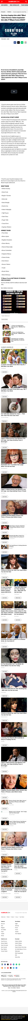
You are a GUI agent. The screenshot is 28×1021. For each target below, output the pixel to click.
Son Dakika (3, 929)
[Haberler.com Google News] (2, 964)
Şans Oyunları (4, 947)
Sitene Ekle (17, 957)
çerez (24, 1015)
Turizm (16, 929)
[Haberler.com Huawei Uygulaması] (17, 975)
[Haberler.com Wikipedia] (5, 968)
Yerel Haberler (18, 933)
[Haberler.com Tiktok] (11, 968)
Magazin (3, 927)
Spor (2, 925)
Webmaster (17, 951)
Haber (9, 987)
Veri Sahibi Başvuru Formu (20, 949)
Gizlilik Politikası (18, 943)
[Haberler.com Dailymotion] (16, 968)
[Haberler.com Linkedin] (14, 964)
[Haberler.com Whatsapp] (16, 964)
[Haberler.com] (5, 912)
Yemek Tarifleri (4, 951)
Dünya (2, 935)
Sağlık (16, 923)
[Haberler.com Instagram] (11, 964)
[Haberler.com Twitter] (8, 964)
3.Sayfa (2, 933)
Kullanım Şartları (18, 941)
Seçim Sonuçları (4, 945)
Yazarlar (16, 931)
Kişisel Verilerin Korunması (20, 947)
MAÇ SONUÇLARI (14, 5)
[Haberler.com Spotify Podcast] (19, 964)
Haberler (3, 921)
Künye (17, 916)
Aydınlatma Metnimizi (5, 1019)
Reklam (8, 916)
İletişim (12, 916)
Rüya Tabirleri (4, 949)
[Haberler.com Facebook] (5, 964)
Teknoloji (17, 925)
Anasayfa (3, 11)
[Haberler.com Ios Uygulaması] (4, 975)
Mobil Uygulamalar (19, 953)
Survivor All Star (5, 319)
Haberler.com (4, 939)
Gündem (9, 11)
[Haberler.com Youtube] (8, 968)
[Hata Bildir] (13, 990)
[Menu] (2, 1)
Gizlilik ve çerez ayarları (6, 990)
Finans (16, 927)
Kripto (2, 931)
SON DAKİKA (4, 5)
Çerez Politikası (18, 945)
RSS (16, 955)
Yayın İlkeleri (22, 916)
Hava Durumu (4, 941)
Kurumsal (17, 939)
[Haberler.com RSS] (2, 968)
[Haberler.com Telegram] (14, 968)
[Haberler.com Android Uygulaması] (10, 975)
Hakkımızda (3, 916)
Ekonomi (3, 923)
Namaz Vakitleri (4, 943)
